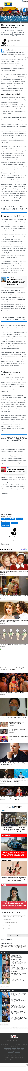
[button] (25, 57)
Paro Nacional (5, 523)
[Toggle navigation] (2, 4)
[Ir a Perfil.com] (25, 1)
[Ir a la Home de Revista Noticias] (8, 4)
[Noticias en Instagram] (8, 1041)
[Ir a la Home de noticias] (14, 1036)
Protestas (19, 518)
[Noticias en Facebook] (10, 1041)
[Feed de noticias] (16, 1041)
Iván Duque (12, 518)
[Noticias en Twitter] (13, 1041)
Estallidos (14, 523)
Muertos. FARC (5, 525)
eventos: (3, 521)
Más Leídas (4, 953)
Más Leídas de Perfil (7, 990)
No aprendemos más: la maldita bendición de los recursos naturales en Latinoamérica (16, 282)
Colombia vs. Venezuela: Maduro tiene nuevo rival (16, 470)
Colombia (4, 518)
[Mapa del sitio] (20, 1041)
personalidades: (6, 516)
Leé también (11, 277)
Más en (8, 807)
